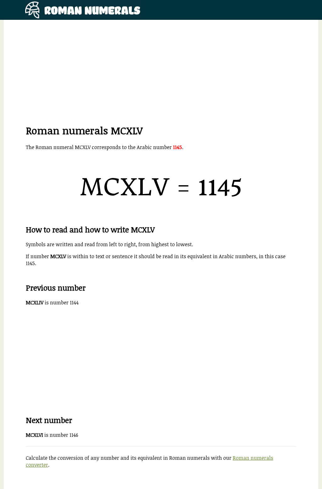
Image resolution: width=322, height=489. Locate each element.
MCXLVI (34, 434)
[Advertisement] (161, 80)
